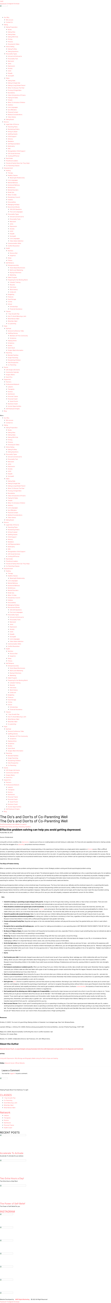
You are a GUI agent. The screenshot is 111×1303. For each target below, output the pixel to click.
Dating (6, 24)
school (42, 909)
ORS (9, 148)
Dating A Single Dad (14, 83)
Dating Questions (13, 51)
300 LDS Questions (16, 209)
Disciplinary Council (14, 197)
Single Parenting (13, 357)
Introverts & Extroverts (15, 56)
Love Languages (13, 107)
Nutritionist (11, 394)
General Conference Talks (16, 331)
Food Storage (12, 299)
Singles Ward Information (15, 350)
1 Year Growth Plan (13, 314)
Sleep (9, 258)
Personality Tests (15, 219)
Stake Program (12, 277)
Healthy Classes (13, 175)
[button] (55, 415)
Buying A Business (15, 272)
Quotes (10, 345)
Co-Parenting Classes (12, 165)
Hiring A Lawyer (13, 131)
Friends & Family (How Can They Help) (18, 163)
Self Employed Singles (13, 408)
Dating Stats (11, 80)
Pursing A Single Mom (14, 90)
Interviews (13, 287)
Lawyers (10, 387)
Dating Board (10, 119)
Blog (5, 411)
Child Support (12, 136)
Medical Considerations (15, 114)
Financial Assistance (16, 309)
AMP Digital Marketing (22, 1299)
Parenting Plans (13, 127)
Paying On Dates (13, 97)
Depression (11, 66)
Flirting (10, 39)
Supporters (7, 379)
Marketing (13, 275)
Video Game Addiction (16, 241)
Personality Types (11, 54)
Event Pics (9, 377)
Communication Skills (14, 243)
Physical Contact (13, 112)
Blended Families (13, 355)
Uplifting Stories (13, 333)
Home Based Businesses (17, 268)
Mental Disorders (13, 190)
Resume (12, 285)
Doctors (10, 391)
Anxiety (10, 68)
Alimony (10, 139)
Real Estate (9, 158)
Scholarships (14, 306)
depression (25, 842)
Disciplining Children (14, 360)
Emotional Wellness (14, 185)
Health (8, 248)
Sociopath (11, 76)
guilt (14, 981)
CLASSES (6, 1095)
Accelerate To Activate (11, 1153)
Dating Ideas (11, 34)
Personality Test (13, 59)
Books (10, 29)
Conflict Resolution (14, 246)
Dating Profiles (12, 49)
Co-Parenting (12, 365)
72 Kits (10, 301)
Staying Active (12, 340)
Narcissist (11, 61)
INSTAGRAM (7, 1211)
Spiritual (8, 328)
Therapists (11, 389)
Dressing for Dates (13, 44)
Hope (5, 326)
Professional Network (12, 384)
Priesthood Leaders (12, 161)
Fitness (10, 260)
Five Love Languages (16, 212)
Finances (10, 297)
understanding (81, 986)
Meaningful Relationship (17, 178)
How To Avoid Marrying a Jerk (17, 316)
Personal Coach (13, 399)
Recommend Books (14, 207)
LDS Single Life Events (13, 370)
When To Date (12, 195)
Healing (8, 170)
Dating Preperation (12, 27)
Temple (10, 100)
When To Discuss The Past (16, 88)
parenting (21, 844)
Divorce (6, 122)
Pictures (10, 42)
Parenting (9, 353)
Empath (10, 73)
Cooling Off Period (13, 156)
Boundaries (11, 93)
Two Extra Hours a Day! (12, 1178)
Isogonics (13, 255)
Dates (7, 78)
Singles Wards (10, 374)
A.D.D (9, 71)
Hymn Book (11, 348)
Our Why (6, 17)
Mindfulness (11, 187)
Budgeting (11, 294)
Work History (14, 289)
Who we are (9, 20)
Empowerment (8, 168)
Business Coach (13, 404)
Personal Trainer (13, 396)
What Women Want (13, 319)
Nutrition (10, 251)
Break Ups (11, 192)
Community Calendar (12, 372)
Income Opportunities (14, 406)
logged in (12, 1073)
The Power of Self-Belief (12, 1203)
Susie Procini (14, 401)
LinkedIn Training (15, 282)
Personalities (12, 202)
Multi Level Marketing (16, 270)
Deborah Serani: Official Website (15, 1063)
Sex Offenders (12, 110)
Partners (8, 382)
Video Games (12, 117)
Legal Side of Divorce (12, 124)
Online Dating (10, 46)
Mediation (11, 141)
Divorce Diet (13, 253)
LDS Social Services (14, 153)
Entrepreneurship (13, 265)
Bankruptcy (11, 146)
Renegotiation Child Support (16, 151)
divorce (90, 849)
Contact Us (9, 22)
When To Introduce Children (16, 102)
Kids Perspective (13, 362)
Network (5, 1112)
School (10, 304)
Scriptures (13, 338)
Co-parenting (12, 323)
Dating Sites (11, 32)
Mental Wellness (13, 182)
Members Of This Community (19, 336)
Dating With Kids (13, 37)
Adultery (10, 105)
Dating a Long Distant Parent (16, 85)
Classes (8, 311)
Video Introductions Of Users (17, 95)
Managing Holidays (13, 204)
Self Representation (14, 144)
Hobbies (10, 199)
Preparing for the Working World (18, 280)
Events (6, 367)
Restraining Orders (13, 129)
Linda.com (13, 292)
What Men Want (12, 321)
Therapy (10, 173)
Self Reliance (10, 263)
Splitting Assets (12, 134)
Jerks (9, 63)
